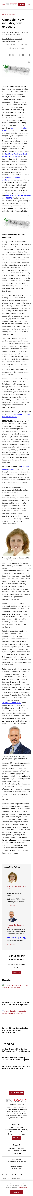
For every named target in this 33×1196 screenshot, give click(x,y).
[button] (3, 4)
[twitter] (16, 55)
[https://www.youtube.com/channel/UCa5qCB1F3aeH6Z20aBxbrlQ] (20, 1153)
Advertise (11, 1175)
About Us (4, 1175)
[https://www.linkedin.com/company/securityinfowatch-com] (15, 1153)
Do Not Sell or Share (21, 1175)
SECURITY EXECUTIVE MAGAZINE (16, 1162)
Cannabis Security (8, 14)
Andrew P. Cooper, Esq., (11, 703)
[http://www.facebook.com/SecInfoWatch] (12, 1153)
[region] (16, 1188)
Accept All (16, 1192)
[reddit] (20, 55)
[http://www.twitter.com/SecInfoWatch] (17, 1153)
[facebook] (10, 55)
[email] (23, 55)
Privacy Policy (6, 1178)
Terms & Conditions (17, 1178)
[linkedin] (13, 55)
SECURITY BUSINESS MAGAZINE (16, 1164)
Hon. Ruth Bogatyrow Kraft (12, 39)
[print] (30, 55)
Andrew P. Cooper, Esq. (11, 41)
